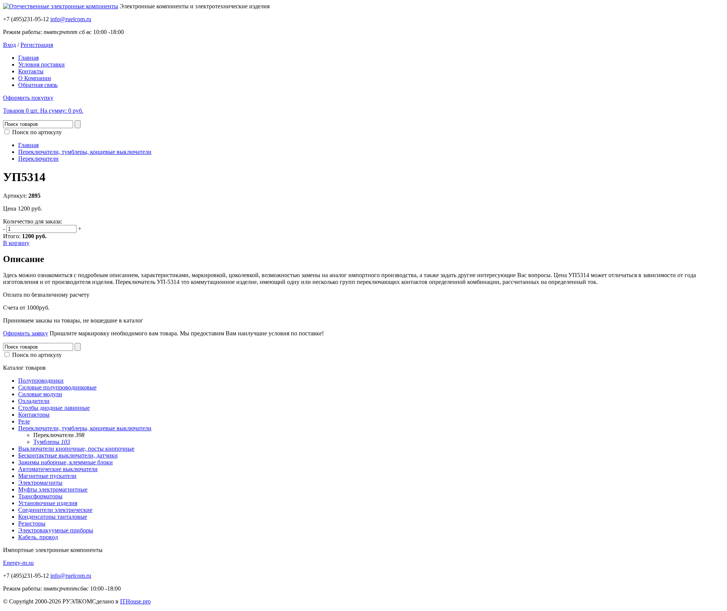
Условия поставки (41, 64)
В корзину (16, 243)
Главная (28, 57)
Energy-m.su (18, 563)
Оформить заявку (25, 333)
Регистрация (36, 45)
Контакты (31, 71)
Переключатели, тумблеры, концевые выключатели (84, 152)
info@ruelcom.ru (70, 19)
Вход (9, 45)
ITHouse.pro (135, 601)
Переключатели (38, 158)
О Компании (34, 78)
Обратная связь (38, 85)
